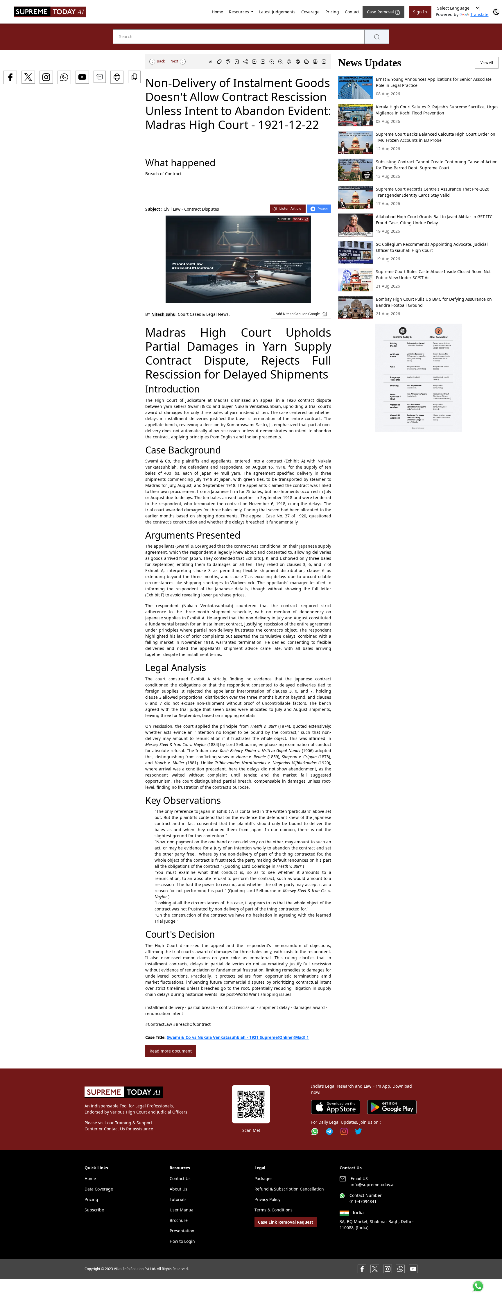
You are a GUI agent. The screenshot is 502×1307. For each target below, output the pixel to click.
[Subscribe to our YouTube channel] (413, 1268)
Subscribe (94, 1210)
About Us (178, 1189)
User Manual (182, 1210)
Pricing (332, 12)
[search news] (376, 36)
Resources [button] (239, 12)
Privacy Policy (267, 1199)
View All (487, 62)
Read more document (171, 1051)
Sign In (420, 12)
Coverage (310, 12)
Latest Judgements (277, 12)
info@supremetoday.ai (373, 1184)
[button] (418, 378)
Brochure (179, 1220)
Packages (263, 1178)
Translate (479, 14)
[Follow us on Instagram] (344, 1131)
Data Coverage (99, 1189)
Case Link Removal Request (285, 1222)
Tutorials (178, 1199)
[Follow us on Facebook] (362, 1268)
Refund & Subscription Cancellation (289, 1189)
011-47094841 (362, 1201)
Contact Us (180, 1178)
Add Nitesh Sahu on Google (298, 313)
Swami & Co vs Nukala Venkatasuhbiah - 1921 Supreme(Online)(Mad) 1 (238, 1037)
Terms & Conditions (273, 1210)
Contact (352, 12)
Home (217, 12)
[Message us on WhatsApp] (400, 1268)
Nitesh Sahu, (164, 314)
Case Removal (380, 12)
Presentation (182, 1231)
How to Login (182, 1241)
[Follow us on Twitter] (358, 1131)
